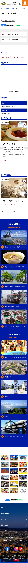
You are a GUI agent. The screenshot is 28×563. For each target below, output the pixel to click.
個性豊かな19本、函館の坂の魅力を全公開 (16, 286)
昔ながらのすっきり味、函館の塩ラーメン (16, 267)
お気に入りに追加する (14, 34)
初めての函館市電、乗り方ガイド (14, 306)
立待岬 (6, 416)
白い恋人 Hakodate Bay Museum (14, 436)
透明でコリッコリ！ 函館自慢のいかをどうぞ (16, 326)
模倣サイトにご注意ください (14, 538)
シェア (4, 25)
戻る (14, 212)
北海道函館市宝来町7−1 (8, 21)
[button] (1, 146)
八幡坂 (6, 397)
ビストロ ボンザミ (9, 144)
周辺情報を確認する (14, 91)
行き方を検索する (14, 40)
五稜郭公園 (8, 377)
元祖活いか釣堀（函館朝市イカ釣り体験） (16, 357)
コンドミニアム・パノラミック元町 (15, 201)
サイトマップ (18, 540)
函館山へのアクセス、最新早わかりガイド (16, 247)
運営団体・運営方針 (7, 540)
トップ (2, 8)
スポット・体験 (10, 8)
